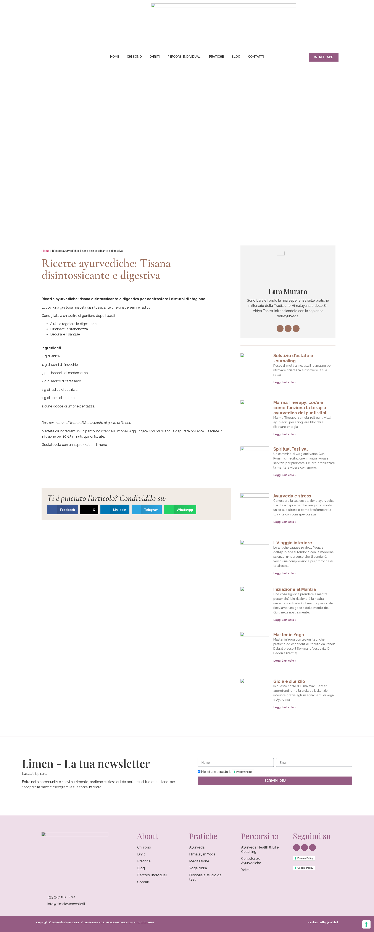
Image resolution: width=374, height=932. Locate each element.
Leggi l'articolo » (284, 382)
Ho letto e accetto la (226, 771)
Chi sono (134, 56)
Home (114, 56)
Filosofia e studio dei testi (205, 877)
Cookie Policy (305, 867)
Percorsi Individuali (184, 56)
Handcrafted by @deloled (323, 922)
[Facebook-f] (38, 58)
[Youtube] (55, 58)
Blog (236, 56)
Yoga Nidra (198, 868)
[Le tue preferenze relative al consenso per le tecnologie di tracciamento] (366, 924)
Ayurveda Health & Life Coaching (260, 849)
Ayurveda (197, 847)
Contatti (256, 56)
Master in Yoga (288, 634)
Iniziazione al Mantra (294, 589)
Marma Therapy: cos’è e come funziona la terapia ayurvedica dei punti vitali (300, 407)
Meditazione (199, 861)
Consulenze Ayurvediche (251, 861)
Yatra (245, 870)
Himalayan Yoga (202, 854)
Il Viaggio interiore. (293, 542)
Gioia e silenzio (289, 681)
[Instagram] (47, 58)
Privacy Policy (244, 771)
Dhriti (155, 56)
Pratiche (216, 56)
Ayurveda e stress (292, 496)
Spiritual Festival (290, 449)
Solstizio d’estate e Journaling (293, 358)
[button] (62, 509)
